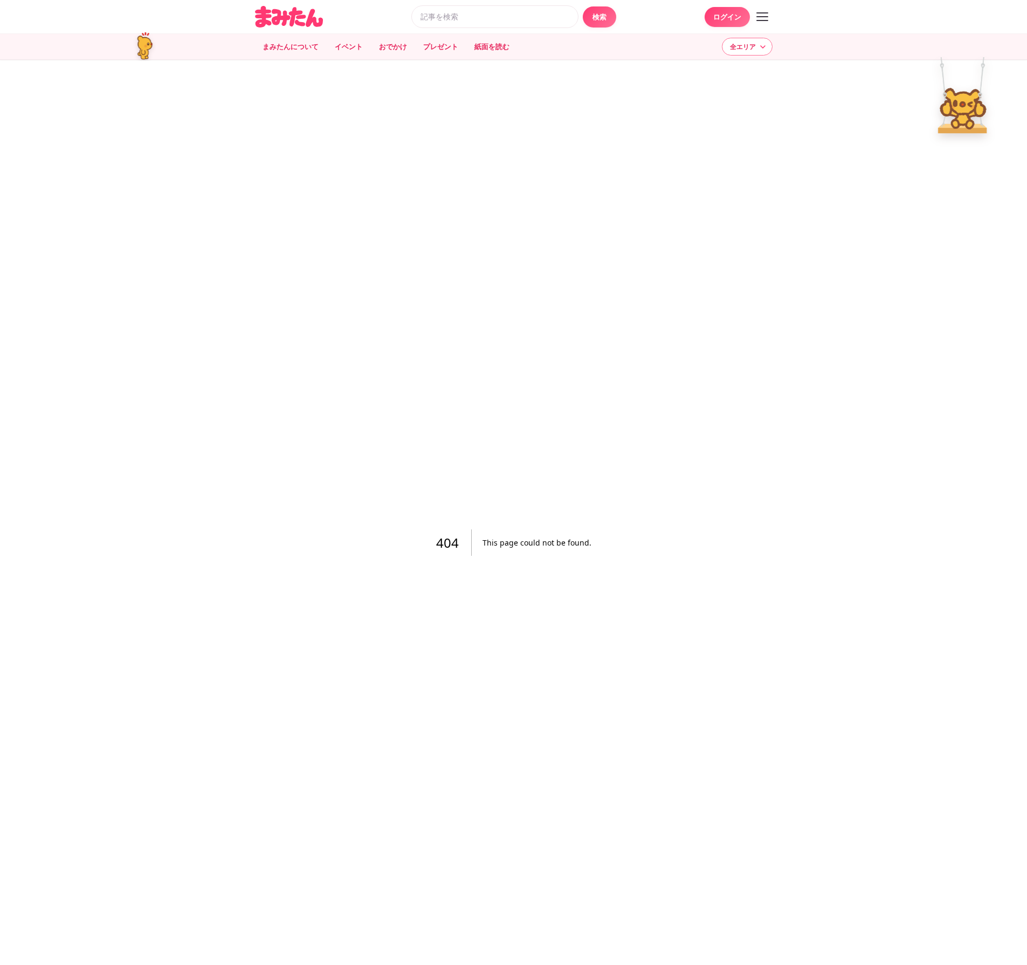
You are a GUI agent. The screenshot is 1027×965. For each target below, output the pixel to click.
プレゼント (440, 46)
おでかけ (393, 46)
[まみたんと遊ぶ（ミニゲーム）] (149, 46)
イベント (349, 46)
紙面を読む (491, 46)
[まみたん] (289, 16)
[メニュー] (762, 16)
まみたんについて (291, 46)
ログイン (727, 17)
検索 (599, 17)
